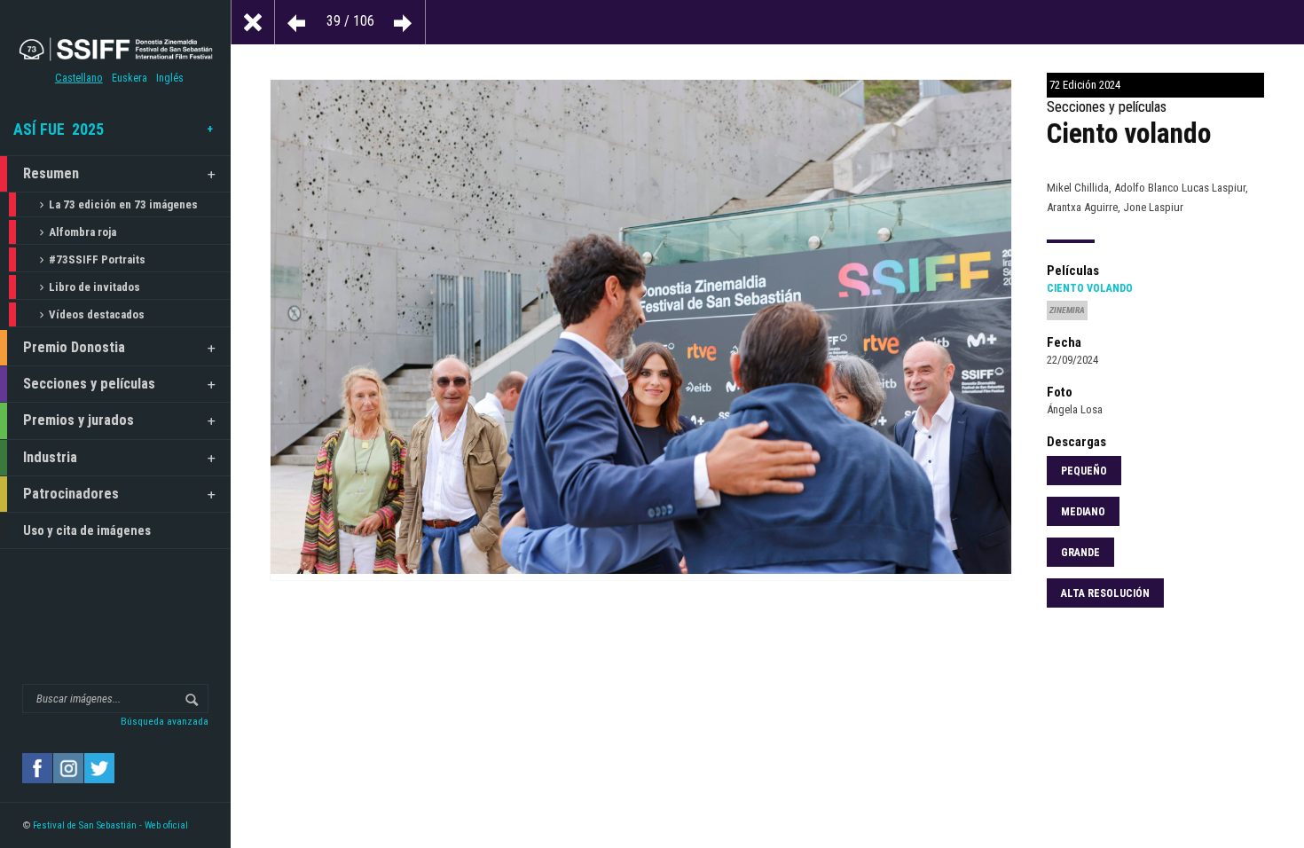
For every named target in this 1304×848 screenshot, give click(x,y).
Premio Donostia (74, 347)
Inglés (170, 78)
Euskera (129, 78)
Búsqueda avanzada (164, 721)
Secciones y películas (89, 383)
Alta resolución (1105, 593)
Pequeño (1084, 471)
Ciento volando (1090, 288)
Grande (1080, 552)
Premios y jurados (78, 420)
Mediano (1083, 512)
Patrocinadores (71, 493)
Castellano (79, 78)
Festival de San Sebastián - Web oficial (110, 825)
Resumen (51, 173)
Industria (50, 457)
